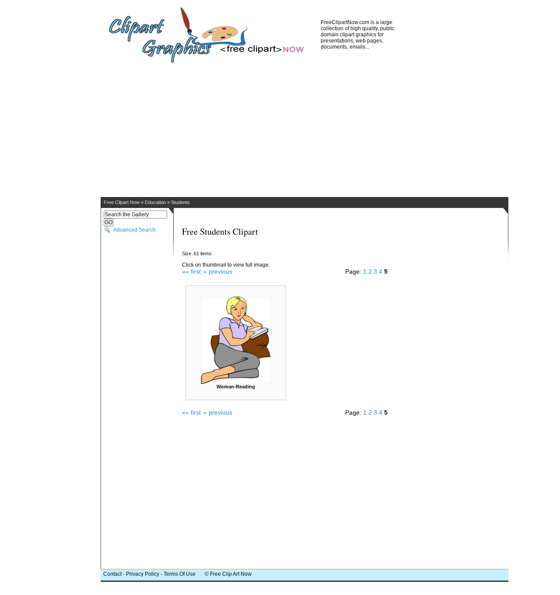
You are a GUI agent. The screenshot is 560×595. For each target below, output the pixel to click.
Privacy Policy (142, 574)
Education (155, 202)
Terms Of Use (180, 574)
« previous (217, 271)
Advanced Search (134, 230)
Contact (112, 574)
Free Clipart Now (122, 202)
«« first (191, 271)
